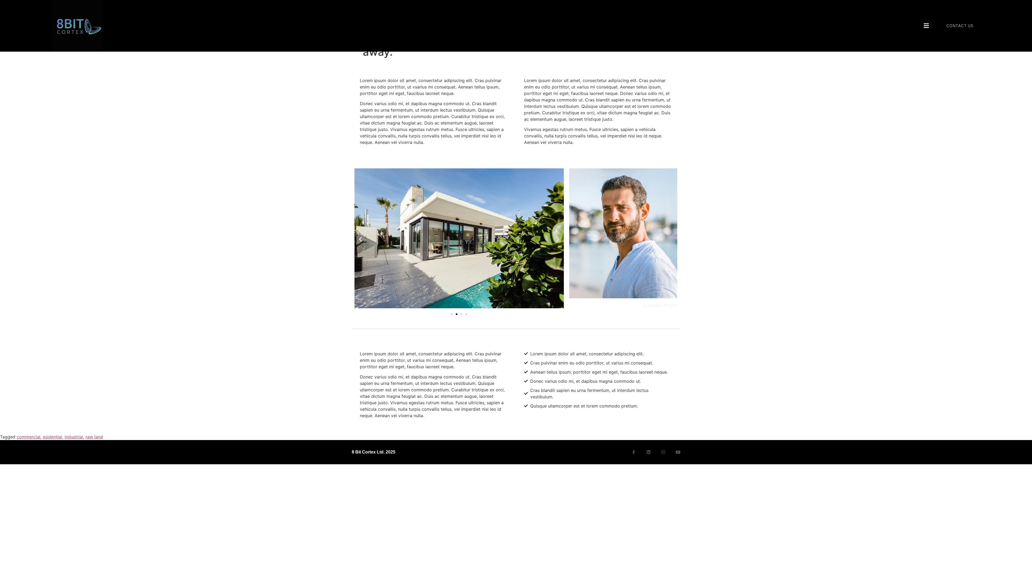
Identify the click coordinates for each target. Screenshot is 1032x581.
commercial (28, 437)
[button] (926, 25)
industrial (73, 437)
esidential (52, 437)
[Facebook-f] (634, 452)
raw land (94, 437)
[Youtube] (678, 452)
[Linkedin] (648, 452)
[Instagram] (663, 452)
